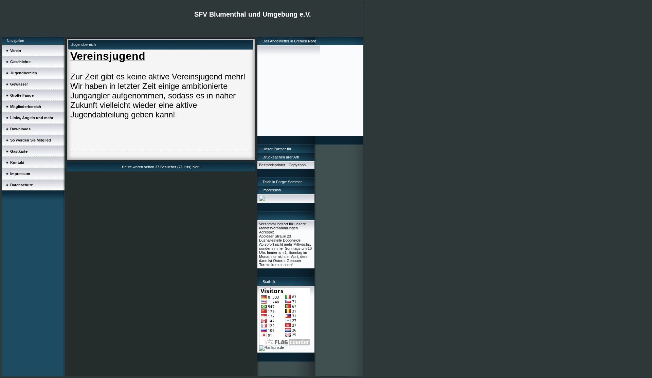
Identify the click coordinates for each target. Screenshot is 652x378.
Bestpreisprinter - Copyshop (282, 165)
